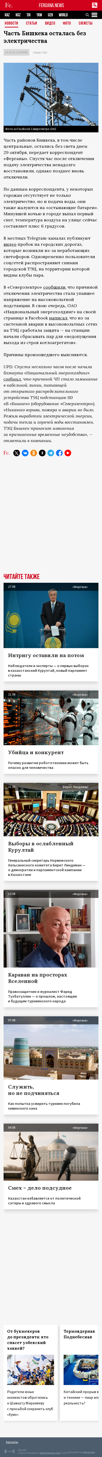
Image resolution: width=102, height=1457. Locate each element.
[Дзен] (42, 453)
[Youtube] (68, 453)
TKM (39, 15)
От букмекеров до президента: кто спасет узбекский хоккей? (27, 1340)
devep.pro (89, 1452)
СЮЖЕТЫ (86, 23)
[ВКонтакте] (25, 453)
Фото (67, 23)
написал (58, 318)
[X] (16, 453)
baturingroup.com (50, 1453)
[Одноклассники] (33, 453)
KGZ (18, 15)
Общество (40, 52)
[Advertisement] (51, 518)
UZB (50, 15)
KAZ (7, 15)
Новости (11, 23)
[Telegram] (50, 453)
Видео (50, 23)
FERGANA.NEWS (51, 5)
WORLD (63, 15)
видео (10, 244)
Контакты (12, 1442)
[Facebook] (59, 453)
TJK (29, 15)
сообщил (12, 379)
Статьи (31, 23)
